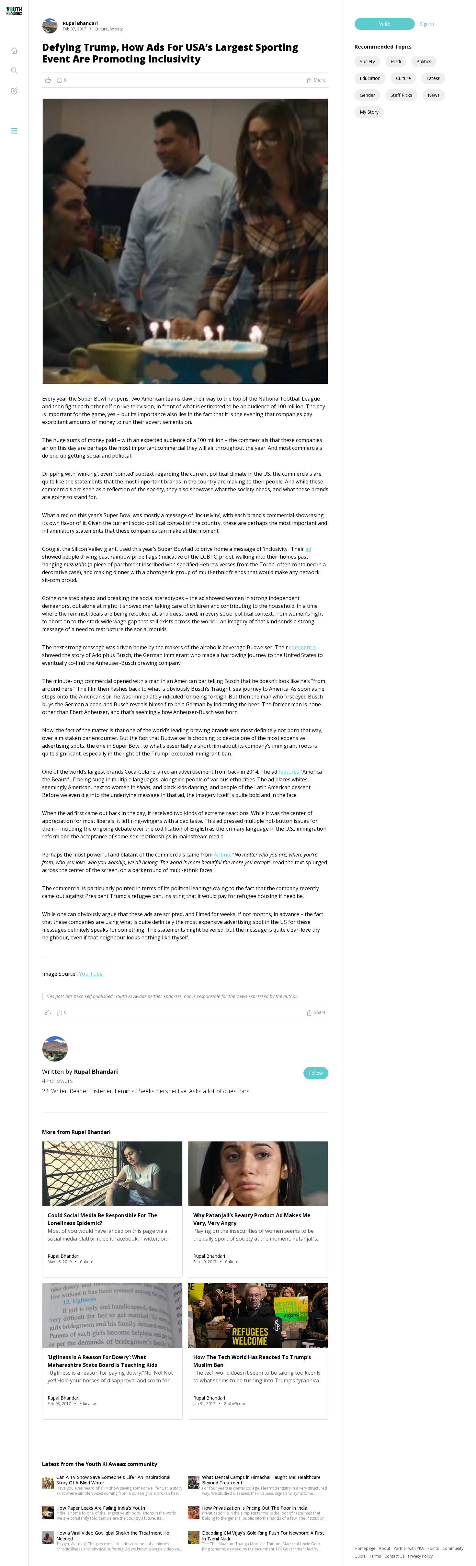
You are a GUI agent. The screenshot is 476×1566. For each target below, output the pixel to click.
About (385, 1548)
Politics (423, 61)
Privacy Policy (420, 1556)
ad (308, 548)
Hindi (396, 61)
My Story (369, 112)
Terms (375, 1556)
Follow (316, 1073)
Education (370, 78)
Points (433, 1548)
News (434, 95)
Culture (403, 78)
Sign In (427, 24)
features (288, 771)
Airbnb (222, 854)
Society (367, 61)
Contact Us (394, 1556)
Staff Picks (401, 95)
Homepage (365, 1548)
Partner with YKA (409, 1548)
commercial (303, 647)
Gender (367, 95)
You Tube (91, 973)
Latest (433, 78)
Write (384, 24)
